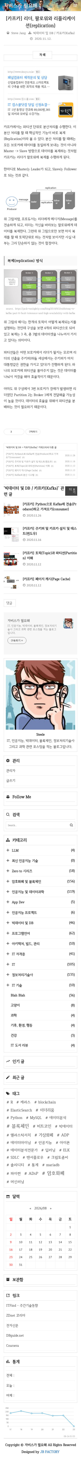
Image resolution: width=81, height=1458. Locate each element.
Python (16, 1117)
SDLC (15, 1157)
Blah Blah (43, 995)
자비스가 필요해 (19, 620)
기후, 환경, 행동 (43, 1025)
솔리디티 (17, 1164)
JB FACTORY (50, 1452)
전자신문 (12, 1325)
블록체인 (20, 1126)
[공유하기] (15, 432)
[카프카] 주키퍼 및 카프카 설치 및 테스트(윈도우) (29, 461)
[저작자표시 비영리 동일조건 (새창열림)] (45, 431)
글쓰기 (10, 780)
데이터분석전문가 (24, 1150)
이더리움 (47, 1110)
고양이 (43, 1005)
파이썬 (16, 1173)
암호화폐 (55, 1173)
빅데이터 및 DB (13, 447)
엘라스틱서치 (21, 1135)
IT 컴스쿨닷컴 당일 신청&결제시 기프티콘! (29, 104)
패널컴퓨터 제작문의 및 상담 (27, 77)
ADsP (33, 1173)
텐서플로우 (35, 1157)
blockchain (47, 1102)
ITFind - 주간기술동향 (22, 1305)
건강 (43, 1035)
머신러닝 (17, 1181)
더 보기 (72, 490)
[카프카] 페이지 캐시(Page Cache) (22, 470)
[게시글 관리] (20, 432)
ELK (66, 1150)
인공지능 (45, 1142)
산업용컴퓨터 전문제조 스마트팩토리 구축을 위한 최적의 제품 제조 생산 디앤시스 (29, 85)
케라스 (25, 1102)
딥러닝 (50, 1150)
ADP (65, 1134)
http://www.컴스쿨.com (21, 99)
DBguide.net (15, 1335)
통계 (35, 1164)
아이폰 (65, 1142)
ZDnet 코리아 (15, 1315)
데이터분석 (57, 1117)
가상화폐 (46, 1134)
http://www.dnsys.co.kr (21, 71)
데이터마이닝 (21, 1142)
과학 (43, 1015)
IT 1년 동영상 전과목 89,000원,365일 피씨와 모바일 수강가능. (29, 112)
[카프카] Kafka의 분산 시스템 (20, 474)
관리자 (10, 770)
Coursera (12, 1345)
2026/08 (40, 1208)
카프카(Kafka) (30, 447)
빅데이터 (66, 1126)
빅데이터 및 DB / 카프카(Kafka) (54, 33)
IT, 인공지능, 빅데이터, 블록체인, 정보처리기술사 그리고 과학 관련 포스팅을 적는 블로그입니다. (32, 629)
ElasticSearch (21, 1110)
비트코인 (44, 1126)
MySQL (36, 1117)
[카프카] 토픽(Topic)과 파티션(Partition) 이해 (28, 465)
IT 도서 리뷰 (43, 1045)
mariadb (53, 1164)
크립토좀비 (59, 1157)
